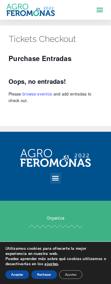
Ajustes (71, 274)
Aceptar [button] (17, 274)
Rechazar (44, 274)
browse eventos (37, 94)
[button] (99, 10)
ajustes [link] (51, 264)
